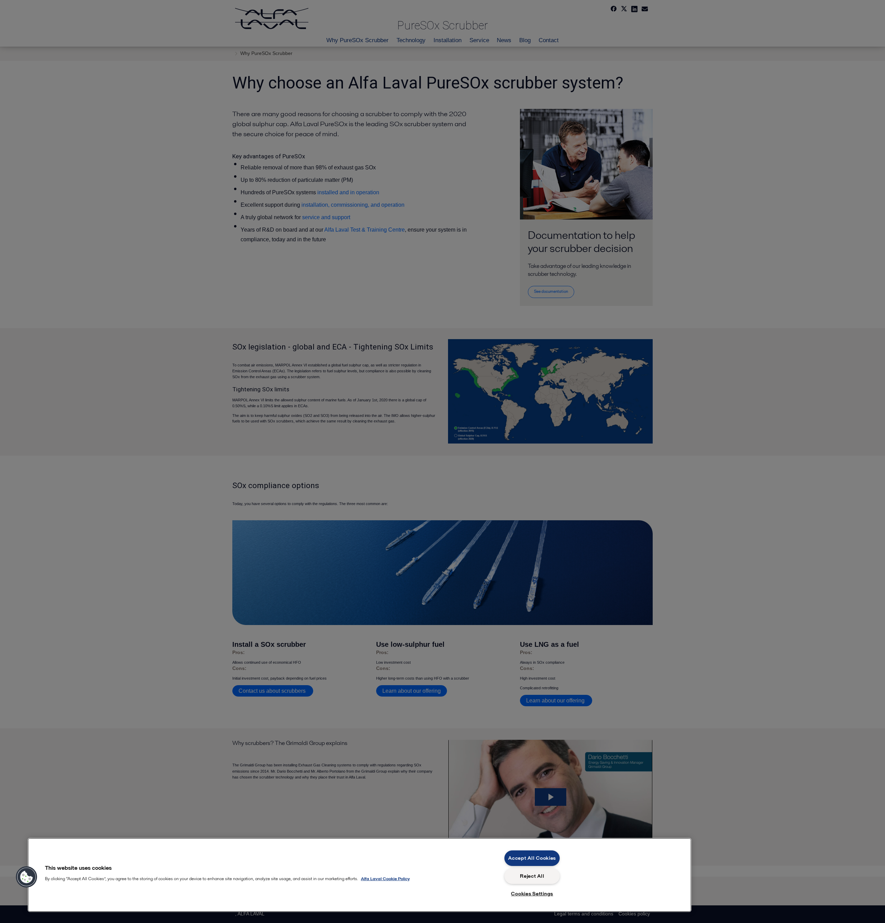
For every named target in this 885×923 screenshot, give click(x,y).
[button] (27, 877)
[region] (359, 875)
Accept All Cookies (532, 858)
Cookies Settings (532, 893)
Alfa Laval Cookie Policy (385, 879)
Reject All (532, 876)
